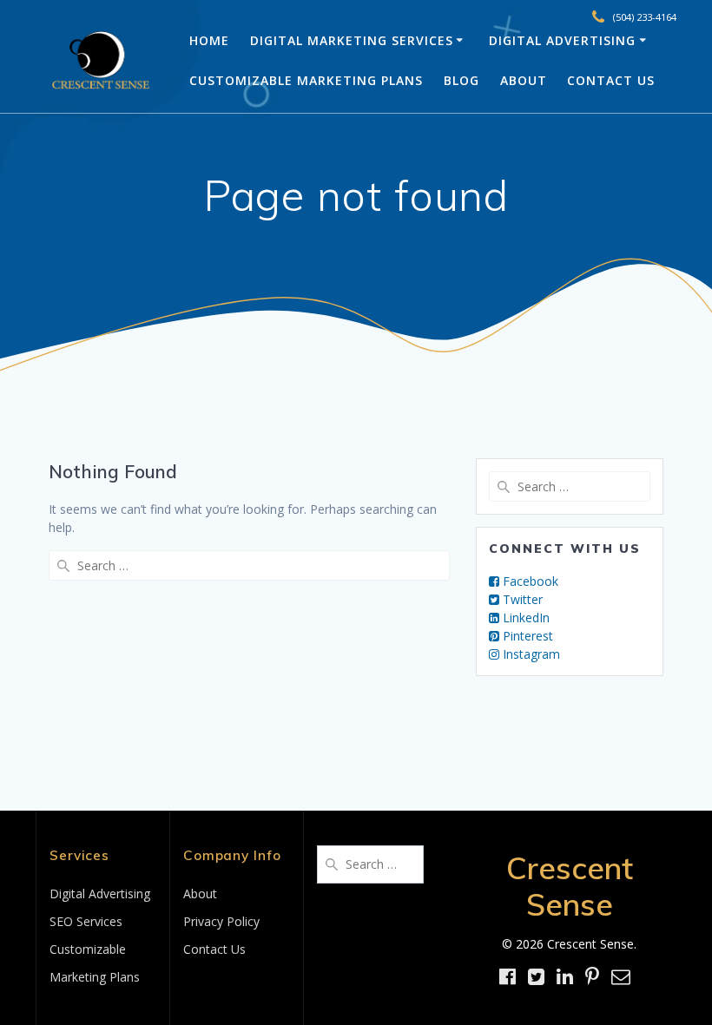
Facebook (528, 581)
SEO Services (85, 921)
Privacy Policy (221, 921)
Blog (461, 80)
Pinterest (526, 635)
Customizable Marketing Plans (306, 80)
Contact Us (611, 80)
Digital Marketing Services (351, 40)
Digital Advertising (562, 40)
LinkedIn (524, 617)
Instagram (529, 654)
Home (209, 40)
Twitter (521, 599)
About (523, 80)
